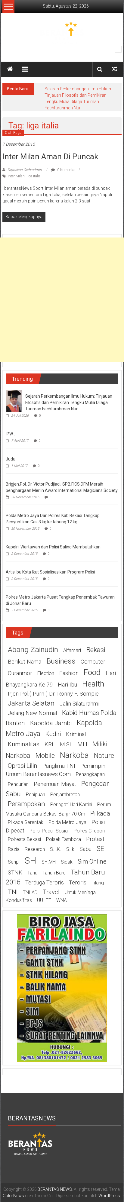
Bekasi (95, 650)
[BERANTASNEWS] (30, 1143)
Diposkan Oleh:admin (25, 170)
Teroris (77, 882)
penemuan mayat (55, 784)
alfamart (72, 650)
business (61, 661)
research (35, 849)
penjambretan (65, 794)
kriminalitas (23, 744)
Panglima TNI (58, 766)
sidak (67, 862)
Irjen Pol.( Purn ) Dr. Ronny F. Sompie (53, 693)
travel (51, 892)
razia (14, 849)
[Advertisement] (62, 299)
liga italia (33, 176)
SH (30, 860)
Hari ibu (67, 684)
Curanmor (20, 673)
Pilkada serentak (25, 822)
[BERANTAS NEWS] (9, 69)
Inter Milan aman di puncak (50, 156)
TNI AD (30, 892)
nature (104, 755)
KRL (50, 744)
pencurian (18, 784)
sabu (85, 849)
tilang (97, 883)
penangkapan (90, 774)
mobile (45, 755)
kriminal (76, 734)
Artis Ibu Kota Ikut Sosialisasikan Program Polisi (50, 572)
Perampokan (26, 804)
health (93, 683)
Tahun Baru (54, 873)
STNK (15, 872)
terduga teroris (44, 882)
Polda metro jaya (67, 822)
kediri (53, 734)
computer (93, 661)
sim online (92, 861)
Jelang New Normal (32, 713)
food (92, 672)
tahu (32, 873)
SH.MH (49, 862)
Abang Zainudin (33, 649)
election (45, 673)
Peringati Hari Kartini (71, 804)
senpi (14, 862)
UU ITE (44, 900)
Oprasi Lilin (22, 765)
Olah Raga (13, 133)
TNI (13, 892)
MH (82, 744)
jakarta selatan (31, 703)
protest (95, 839)
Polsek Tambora (63, 839)
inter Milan (16, 176)
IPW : (10, 433)
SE (100, 848)
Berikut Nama (24, 661)
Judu (10, 459)
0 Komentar (66, 170)
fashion (69, 673)
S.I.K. (55, 849)
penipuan (35, 794)
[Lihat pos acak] (114, 69)
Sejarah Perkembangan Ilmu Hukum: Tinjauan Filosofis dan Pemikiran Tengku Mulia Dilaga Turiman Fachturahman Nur (68, 402)
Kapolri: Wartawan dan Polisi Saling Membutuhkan (53, 546)
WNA (61, 900)
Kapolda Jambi (51, 723)
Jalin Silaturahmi (79, 703)
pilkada (100, 813)
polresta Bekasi (24, 839)
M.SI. (66, 744)
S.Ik (70, 849)
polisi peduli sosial (49, 831)
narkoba (74, 755)
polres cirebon (89, 831)
